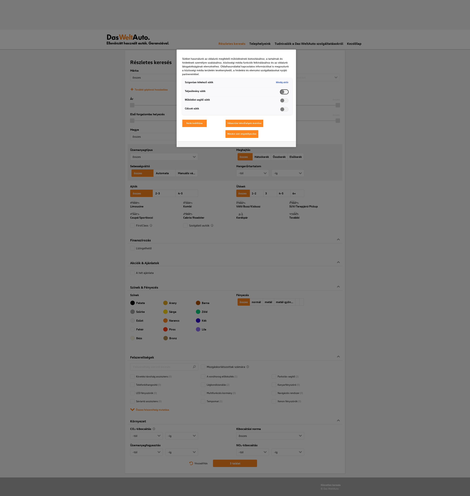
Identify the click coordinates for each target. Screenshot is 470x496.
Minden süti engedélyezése (241, 134)
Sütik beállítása (194, 123)
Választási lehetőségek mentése (244, 123)
